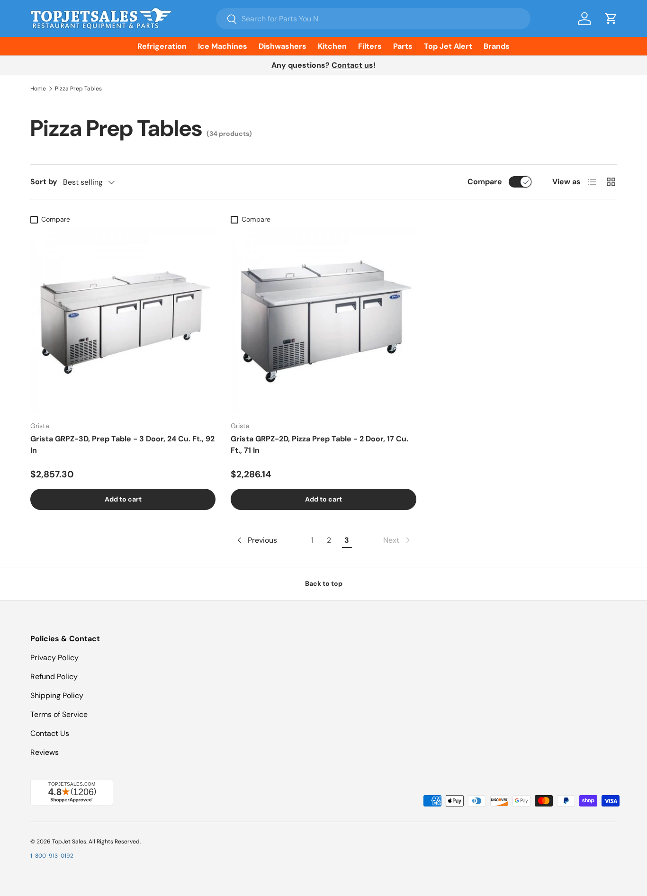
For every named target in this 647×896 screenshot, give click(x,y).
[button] (611, 18)
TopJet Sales (69, 841)
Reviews (44, 752)
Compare (484, 182)
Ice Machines (222, 46)
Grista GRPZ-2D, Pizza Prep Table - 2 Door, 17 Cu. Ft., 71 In (319, 444)
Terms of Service (59, 714)
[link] (397, 540)
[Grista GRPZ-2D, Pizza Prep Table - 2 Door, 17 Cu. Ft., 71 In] (323, 320)
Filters (370, 46)
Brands (497, 46)
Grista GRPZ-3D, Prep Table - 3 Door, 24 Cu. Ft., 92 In (122, 444)
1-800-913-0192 (51, 856)
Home (38, 88)
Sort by (43, 182)
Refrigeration (162, 46)
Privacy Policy (54, 658)
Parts (403, 46)
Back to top (323, 583)
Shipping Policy (56, 695)
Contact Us (49, 733)
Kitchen (332, 46)
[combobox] (373, 18)
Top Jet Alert (448, 46)
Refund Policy (54, 676)
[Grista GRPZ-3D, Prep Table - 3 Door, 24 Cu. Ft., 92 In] (123, 320)
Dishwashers (282, 46)
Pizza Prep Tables (78, 88)
